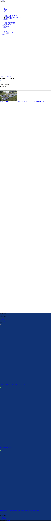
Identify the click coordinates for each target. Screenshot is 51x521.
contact (3, 34)
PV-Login (48, 2)
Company (3, 5)
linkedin (1, 0)
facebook (3, 0)
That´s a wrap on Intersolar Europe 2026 (5, 447)
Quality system (4, 25)
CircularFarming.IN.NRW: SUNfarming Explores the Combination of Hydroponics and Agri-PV (12, 384)
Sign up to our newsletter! (3, 514)
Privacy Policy (4, 518)
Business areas (4, 12)
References (4, 28)
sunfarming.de (8, 520)
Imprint (3, 517)
